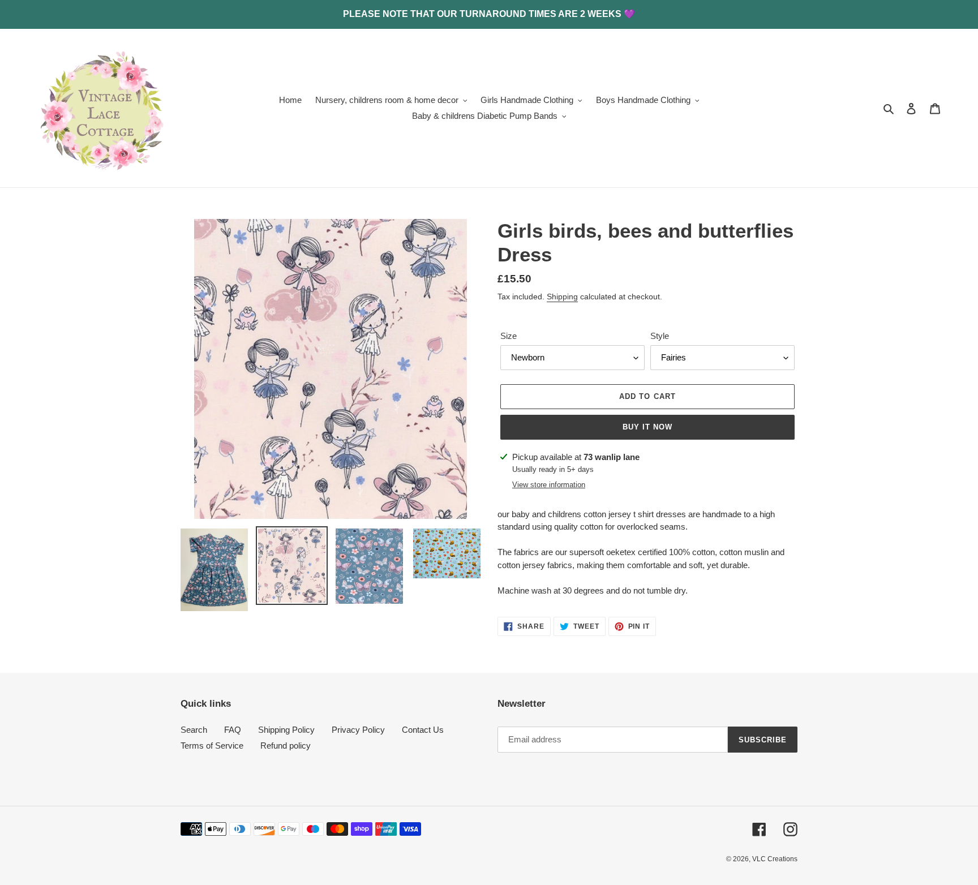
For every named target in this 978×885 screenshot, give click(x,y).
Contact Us (423, 729)
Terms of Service (212, 745)
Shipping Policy (286, 729)
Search (194, 729)
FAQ (232, 729)
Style (659, 336)
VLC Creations (774, 859)
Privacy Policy (358, 729)
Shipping (562, 296)
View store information (548, 484)
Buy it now (647, 427)
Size (508, 336)
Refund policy (285, 745)
